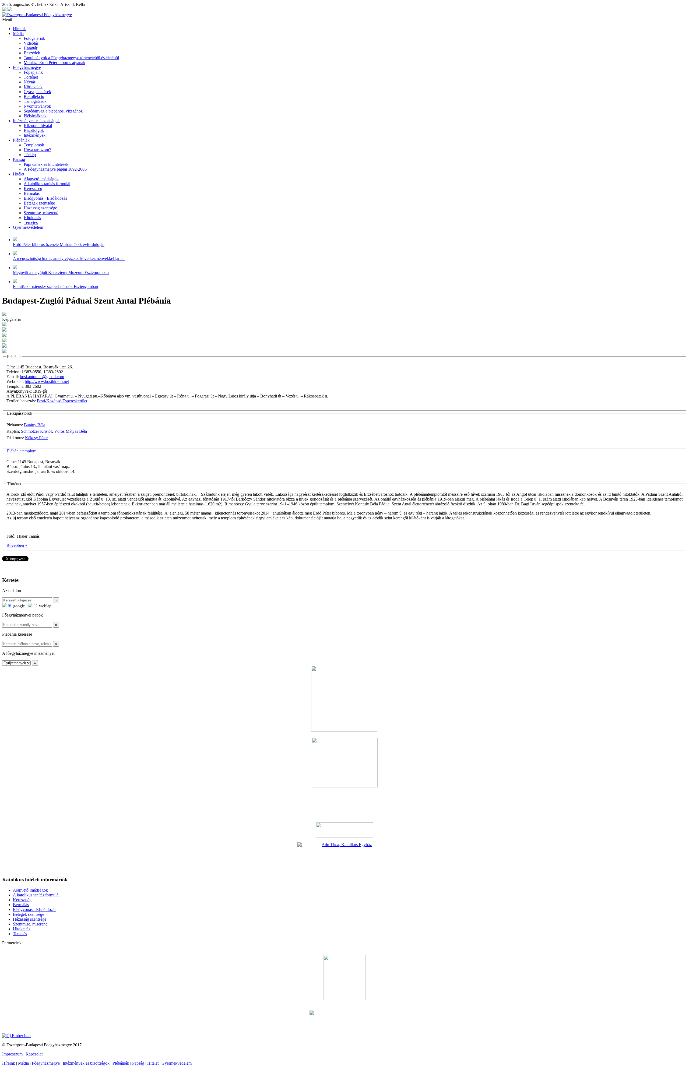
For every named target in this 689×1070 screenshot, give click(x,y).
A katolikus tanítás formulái (47, 183)
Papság (19, 159)
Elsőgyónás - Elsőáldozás (45, 198)
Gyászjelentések (37, 91)
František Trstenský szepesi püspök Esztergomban (55, 286)
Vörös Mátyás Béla (70, 431)
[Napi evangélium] (344, 829)
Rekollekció (34, 96)
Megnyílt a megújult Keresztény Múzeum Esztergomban (61, 272)
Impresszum (12, 1054)
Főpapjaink (33, 72)
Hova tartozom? (37, 149)
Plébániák (21, 140)
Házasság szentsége (40, 208)
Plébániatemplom (21, 451)
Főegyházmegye (27, 67)
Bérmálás (32, 193)
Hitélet (18, 174)
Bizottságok (34, 130)
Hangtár (30, 48)
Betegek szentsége (39, 203)
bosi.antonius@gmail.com (42, 376)
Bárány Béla (34, 425)
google (18, 606)
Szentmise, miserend (41, 212)
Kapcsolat (34, 1054)
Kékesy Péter (36, 437)
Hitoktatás (32, 217)
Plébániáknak (35, 116)
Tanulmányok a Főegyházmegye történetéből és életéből (71, 57)
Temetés (31, 222)
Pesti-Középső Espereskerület (62, 401)
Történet (31, 77)
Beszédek (32, 53)
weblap (44, 606)
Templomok (34, 145)
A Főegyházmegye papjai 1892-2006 (55, 169)
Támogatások (35, 101)
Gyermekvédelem (28, 227)
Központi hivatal (38, 125)
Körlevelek (33, 87)
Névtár (29, 82)
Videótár (31, 43)
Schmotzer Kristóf (36, 431)
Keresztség (33, 188)
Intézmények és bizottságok (36, 120)
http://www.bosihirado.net (47, 381)
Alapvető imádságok (41, 179)
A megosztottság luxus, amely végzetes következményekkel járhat (69, 258)
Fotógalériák (34, 38)
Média (18, 33)
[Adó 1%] (344, 857)
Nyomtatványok (37, 106)
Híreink (19, 28)
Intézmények (34, 135)
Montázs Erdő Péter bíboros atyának (54, 62)
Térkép (30, 154)
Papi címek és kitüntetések (46, 164)
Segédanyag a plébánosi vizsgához (53, 111)
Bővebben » (16, 545)
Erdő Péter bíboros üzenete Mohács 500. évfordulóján (58, 244)
